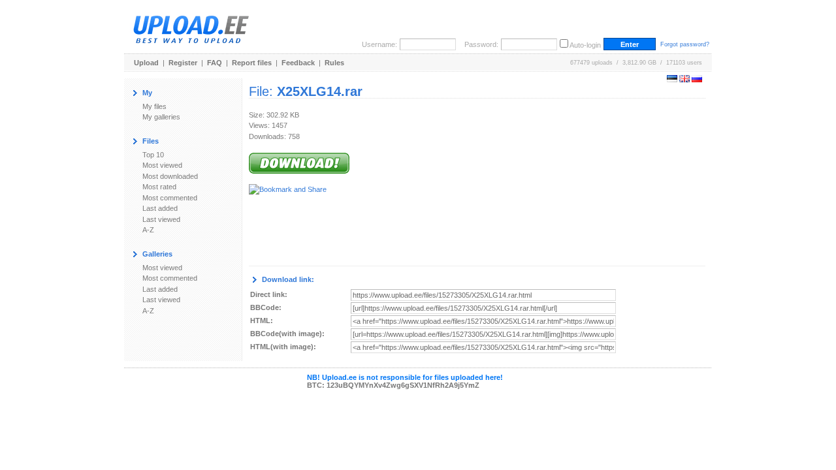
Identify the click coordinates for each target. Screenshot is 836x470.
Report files (252, 63)
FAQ (214, 63)
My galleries (161, 117)
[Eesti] (672, 80)
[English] (684, 80)
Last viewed (161, 219)
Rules (334, 63)
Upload (146, 63)
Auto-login (585, 45)
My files (154, 106)
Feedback (298, 63)
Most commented (169, 198)
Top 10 (153, 155)
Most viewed (162, 165)
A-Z (148, 230)
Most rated (159, 187)
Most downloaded (170, 176)
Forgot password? (684, 44)
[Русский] (697, 80)
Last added (160, 208)
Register (183, 63)
